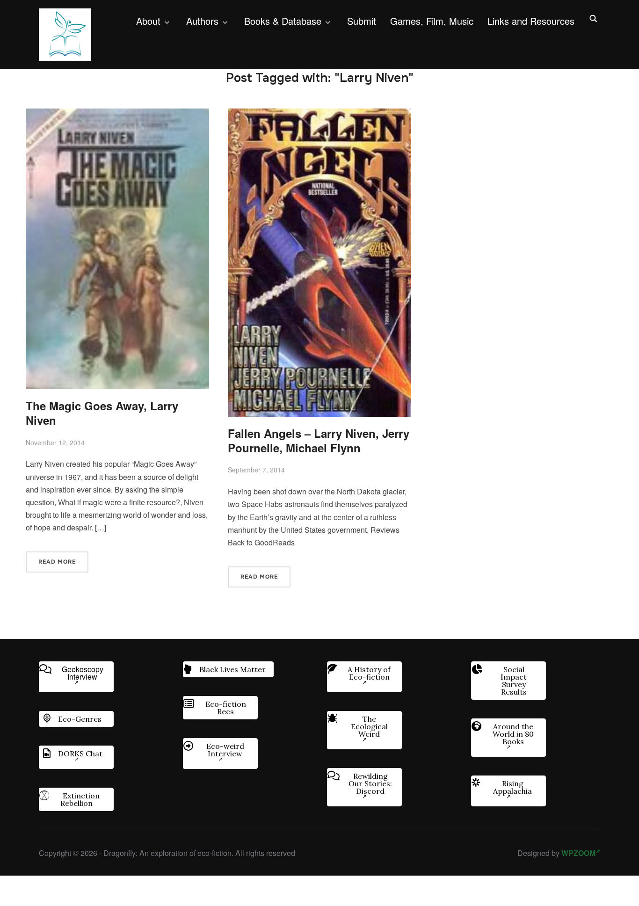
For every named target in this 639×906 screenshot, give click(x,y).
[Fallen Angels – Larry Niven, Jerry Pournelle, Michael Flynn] (319, 114)
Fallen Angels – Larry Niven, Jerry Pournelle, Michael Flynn (318, 440)
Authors (202, 21)
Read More (57, 561)
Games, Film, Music (431, 21)
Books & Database (282, 21)
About (148, 21)
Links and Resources (530, 21)
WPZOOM (578, 853)
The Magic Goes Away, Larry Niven (102, 413)
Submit (361, 21)
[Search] (593, 17)
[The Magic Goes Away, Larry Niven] (117, 114)
